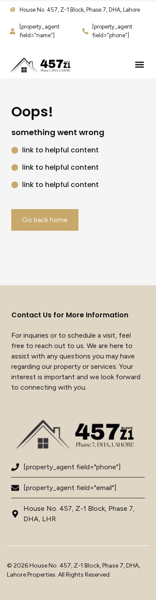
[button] (139, 65)
